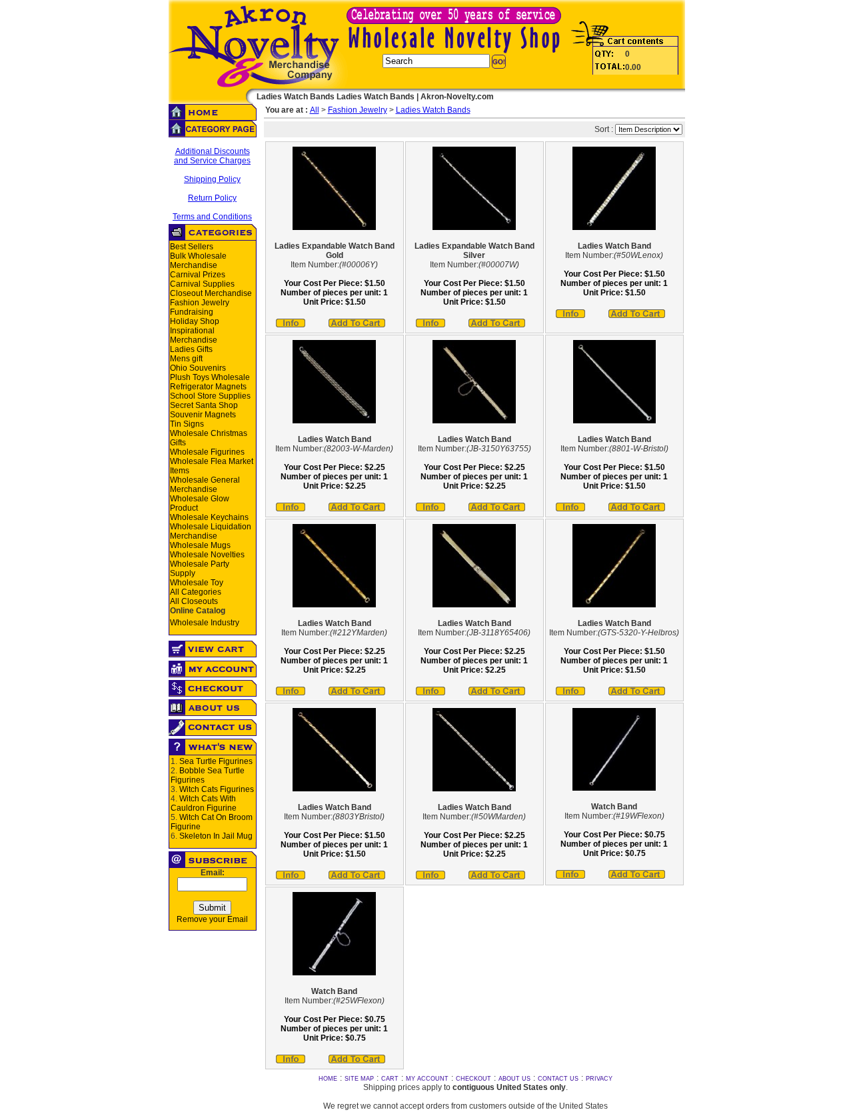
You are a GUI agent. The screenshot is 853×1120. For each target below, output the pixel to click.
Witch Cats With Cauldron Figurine (204, 803)
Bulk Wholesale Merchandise (198, 260)
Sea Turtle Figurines (216, 761)
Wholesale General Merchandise (205, 484)
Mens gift (186, 358)
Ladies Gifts (191, 349)
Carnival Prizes (197, 274)
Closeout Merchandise (211, 293)
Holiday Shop (194, 321)
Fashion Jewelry (199, 302)
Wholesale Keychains (209, 517)
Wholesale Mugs (200, 545)
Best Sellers (191, 246)
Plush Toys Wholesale (210, 377)
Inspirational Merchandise (193, 335)
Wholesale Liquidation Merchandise (210, 531)
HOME (328, 1078)
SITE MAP (359, 1078)
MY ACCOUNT (427, 1078)
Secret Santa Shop (204, 405)
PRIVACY (599, 1078)
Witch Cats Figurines (216, 789)
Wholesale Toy (196, 582)
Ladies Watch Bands (433, 110)
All (314, 110)
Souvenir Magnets (203, 414)
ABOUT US (514, 1078)
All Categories (195, 592)
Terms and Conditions (212, 216)
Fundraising (191, 312)
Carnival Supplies (202, 284)
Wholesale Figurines (207, 452)
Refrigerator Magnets (208, 386)
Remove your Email (212, 919)
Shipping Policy (212, 179)
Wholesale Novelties (207, 554)
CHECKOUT (473, 1078)
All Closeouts (194, 601)
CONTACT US (558, 1078)
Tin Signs (187, 424)
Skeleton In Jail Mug (216, 836)
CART (390, 1078)
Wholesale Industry (204, 622)
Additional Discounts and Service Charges (212, 156)
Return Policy (212, 198)
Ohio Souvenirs (198, 368)
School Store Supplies (210, 396)
